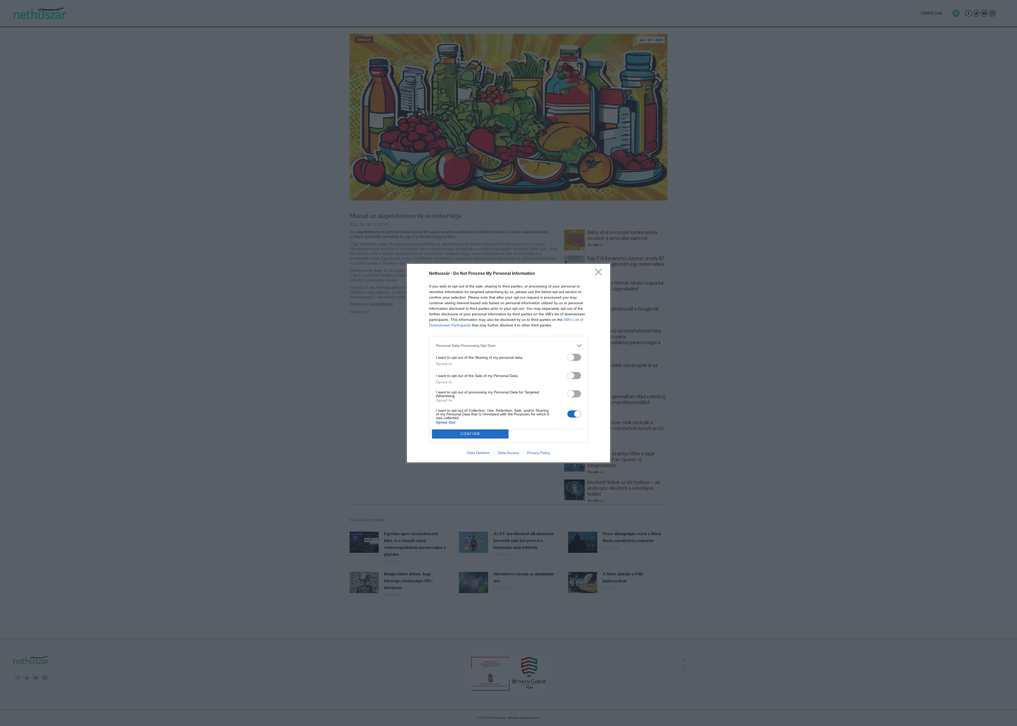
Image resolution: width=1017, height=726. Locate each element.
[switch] (574, 357)
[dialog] (508, 363)
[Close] (600, 274)
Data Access (508, 453)
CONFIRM (470, 434)
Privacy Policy (538, 453)
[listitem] (508, 345)
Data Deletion (478, 453)
